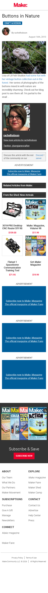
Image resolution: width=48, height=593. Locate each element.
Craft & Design (12, 23)
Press (31, 520)
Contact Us (34, 505)
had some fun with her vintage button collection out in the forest (24, 79)
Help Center (34, 515)
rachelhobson (11, 135)
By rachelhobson (19, 32)
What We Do (8, 482)
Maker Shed (34, 487)
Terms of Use (31, 557)
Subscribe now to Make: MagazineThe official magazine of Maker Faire (24, 173)
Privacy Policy (17, 557)
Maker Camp (35, 492)
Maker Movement (11, 492)
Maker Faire (34, 482)
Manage (6, 515)
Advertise (33, 510)
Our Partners (8, 487)
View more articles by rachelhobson (20, 140)
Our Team (7, 477)
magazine (37, 477)
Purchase (7, 505)
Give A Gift (7, 510)
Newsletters (8, 520)
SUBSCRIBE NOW (24, 455)
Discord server (39, 157)
